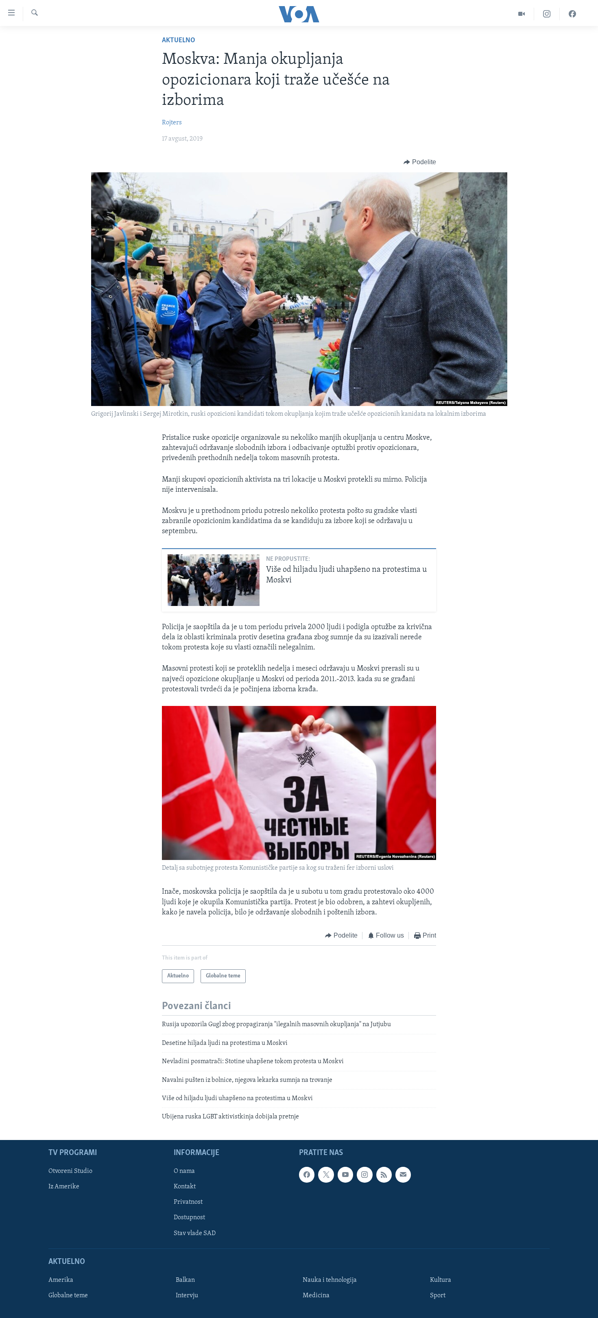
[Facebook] (572, 14)
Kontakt (185, 1186)
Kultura (440, 1280)
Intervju (187, 1295)
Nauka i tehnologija (330, 1280)
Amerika (60, 1280)
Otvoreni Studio (70, 1171)
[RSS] (384, 1174)
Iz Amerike (63, 1186)
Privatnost (188, 1202)
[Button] (420, 162)
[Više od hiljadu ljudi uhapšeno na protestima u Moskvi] (214, 580)
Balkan (185, 1280)
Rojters (172, 122)
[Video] (521, 14)
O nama (184, 1171)
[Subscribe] (403, 1174)
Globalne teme (68, 1295)
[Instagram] (547, 14)
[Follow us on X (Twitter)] (326, 1174)
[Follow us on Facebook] (306, 1174)
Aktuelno (178, 40)
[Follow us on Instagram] (364, 1174)
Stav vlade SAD (195, 1233)
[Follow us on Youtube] (345, 1174)
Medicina (316, 1295)
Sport (437, 1295)
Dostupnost (189, 1217)
